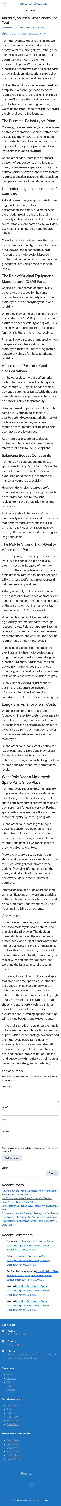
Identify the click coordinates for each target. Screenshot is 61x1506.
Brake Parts (12, 1424)
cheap (34, 28)
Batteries (11, 1413)
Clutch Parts (13, 1440)
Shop (9, 1382)
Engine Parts (13, 1451)
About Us (11, 1378)
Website (5, 1131)
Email (5, 1119)
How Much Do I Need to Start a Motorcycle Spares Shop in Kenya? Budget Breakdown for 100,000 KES (30, 1245)
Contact (11, 1389)
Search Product (32, 10)
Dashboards (13, 1444)
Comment (7, 1086)
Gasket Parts (13, 1459)
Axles (9, 1409)
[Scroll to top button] (56, 1493)
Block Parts (12, 1416)
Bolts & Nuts (13, 1420)
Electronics (12, 1447)
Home (10, 1374)
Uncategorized (25, 28)
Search (5, 1168)
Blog (9, 1385)
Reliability (42, 28)
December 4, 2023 (9, 28)
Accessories (13, 1405)
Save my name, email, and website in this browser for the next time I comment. (30, 1149)
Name (5, 1107)
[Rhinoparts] (33, 4)
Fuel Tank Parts (14, 1455)
